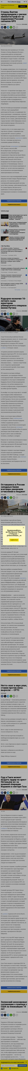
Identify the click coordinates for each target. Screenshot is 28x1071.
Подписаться (14, 540)
